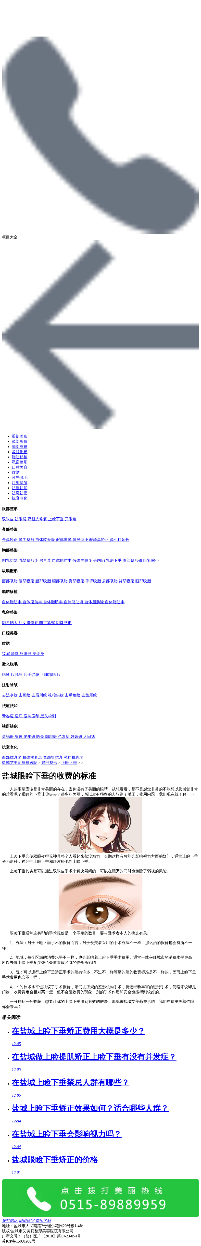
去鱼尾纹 (89, 695)
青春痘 (8, 716)
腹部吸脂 (27, 581)
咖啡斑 (51, 736)
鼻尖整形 (27, 540)
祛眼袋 (21, 519)
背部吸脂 (127, 581)
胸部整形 (19, 447)
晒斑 (40, 736)
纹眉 (6, 654)
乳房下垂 (114, 560)
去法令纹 (10, 695)
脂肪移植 (19, 457)
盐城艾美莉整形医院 (19, 763)
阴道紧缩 (47, 623)
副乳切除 (10, 560)
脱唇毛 (21, 674)
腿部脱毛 (52, 674)
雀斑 (19, 736)
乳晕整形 (27, 560)
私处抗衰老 (73, 757)
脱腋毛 (8, 674)
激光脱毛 (19, 477)
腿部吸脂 (43, 581)
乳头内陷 (97, 560)
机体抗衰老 (33, 757)
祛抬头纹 (56, 695)
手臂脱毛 (35, 674)
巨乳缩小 (151, 560)
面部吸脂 (10, 581)
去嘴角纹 (73, 695)
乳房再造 (43, 560)
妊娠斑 (77, 736)
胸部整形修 (133, 560)
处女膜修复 (29, 623)
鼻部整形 (19, 441)
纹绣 (16, 472)
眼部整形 (19, 436)
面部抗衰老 (12, 757)
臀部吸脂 (77, 581)
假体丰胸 (81, 560)
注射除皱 (19, 483)
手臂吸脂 (93, 581)
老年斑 (30, 736)
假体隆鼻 (64, 540)
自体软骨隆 (45, 540)
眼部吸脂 (143, 581)
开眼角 (70, 519)
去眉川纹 (39, 695)
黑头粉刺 (48, 716)
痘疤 (19, 716)
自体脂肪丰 (62, 560)
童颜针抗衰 (53, 757)
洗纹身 (38, 654)
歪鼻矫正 (10, 540)
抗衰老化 (19, 498)
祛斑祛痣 (19, 493)
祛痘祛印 (19, 488)
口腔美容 (19, 467)
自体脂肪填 (74, 602)
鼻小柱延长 (119, 540)
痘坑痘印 (32, 716)
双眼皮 (8, 519)
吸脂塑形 (19, 452)
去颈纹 (25, 695)
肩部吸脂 (110, 581)
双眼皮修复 (37, 519)
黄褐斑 (8, 736)
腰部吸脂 (60, 581)
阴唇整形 (64, 623)
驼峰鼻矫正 (99, 540)
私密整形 (19, 462)
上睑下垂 (56, 519)
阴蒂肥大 (10, 623)
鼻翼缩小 (81, 540)
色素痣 (64, 736)
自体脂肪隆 (94, 602)
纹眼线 (26, 654)
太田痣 (89, 736)
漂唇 (15, 654)
